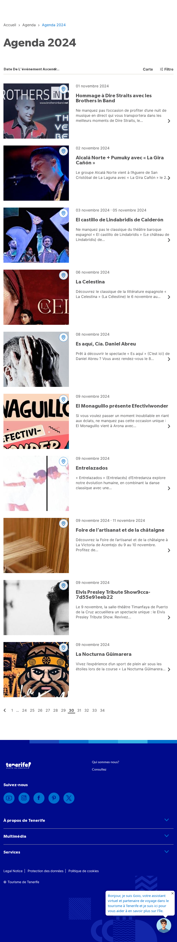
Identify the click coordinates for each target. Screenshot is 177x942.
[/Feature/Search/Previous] (4, 710)
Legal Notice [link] (13, 871)
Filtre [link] (169, 69)
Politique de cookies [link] (83, 871)
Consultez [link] (99, 769)
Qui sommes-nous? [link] (105, 762)
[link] (9, 25)
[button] (163, 925)
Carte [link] (147, 69)
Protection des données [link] (45, 871)
